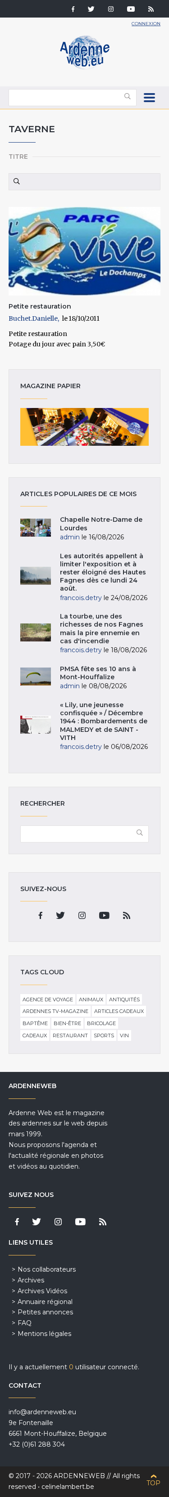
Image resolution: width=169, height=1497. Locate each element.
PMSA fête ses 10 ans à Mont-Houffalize (98, 673)
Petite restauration (40, 306)
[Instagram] (111, 9)
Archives (31, 1280)
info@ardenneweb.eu (42, 1412)
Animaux (91, 999)
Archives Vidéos (42, 1291)
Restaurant (70, 1035)
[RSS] (151, 9)
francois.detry (81, 598)
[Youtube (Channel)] (131, 9)
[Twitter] (91, 9)
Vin (124, 1035)
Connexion (146, 24)
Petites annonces (45, 1312)
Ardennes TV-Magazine (55, 1011)
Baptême (35, 1023)
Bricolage (101, 1023)
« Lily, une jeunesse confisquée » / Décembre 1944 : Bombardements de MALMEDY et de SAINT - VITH (103, 721)
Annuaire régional (45, 1302)
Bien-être (67, 1023)
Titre (18, 156)
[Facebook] (73, 9)
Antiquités (124, 999)
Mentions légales (44, 1334)
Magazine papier (84, 427)
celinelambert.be (67, 1487)
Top (153, 1483)
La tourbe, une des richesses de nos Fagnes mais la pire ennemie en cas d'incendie (101, 628)
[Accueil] (84, 67)
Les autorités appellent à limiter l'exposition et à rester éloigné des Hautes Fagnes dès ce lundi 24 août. (103, 572)
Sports (104, 1035)
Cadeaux (35, 1035)
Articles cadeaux (119, 1011)
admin (70, 537)
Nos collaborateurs (47, 1269)
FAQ (25, 1323)
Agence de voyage (48, 999)
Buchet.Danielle (33, 318)
